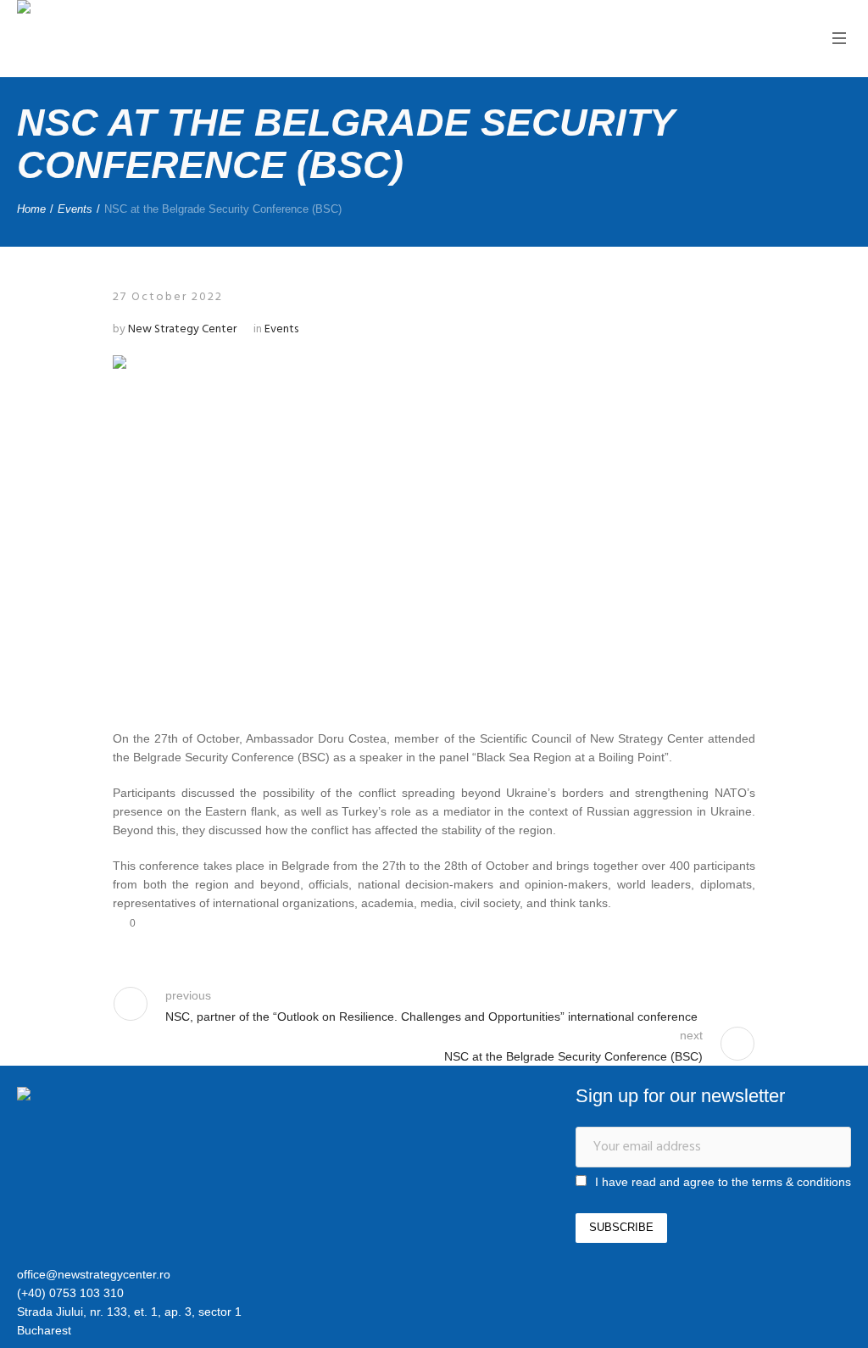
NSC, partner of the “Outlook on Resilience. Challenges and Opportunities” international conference (431, 1016)
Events (75, 209)
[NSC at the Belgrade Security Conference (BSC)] (434, 526)
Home (31, 209)
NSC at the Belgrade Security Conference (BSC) (573, 1056)
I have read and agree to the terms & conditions (723, 1182)
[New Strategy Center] (106, 1096)
